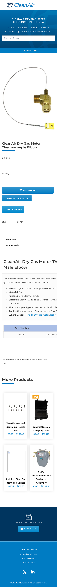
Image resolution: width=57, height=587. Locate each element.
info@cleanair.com (28, 554)
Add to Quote (14, 209)
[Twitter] (24, 572)
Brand (34, 28)
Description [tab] (10, 239)
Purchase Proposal (18, 198)
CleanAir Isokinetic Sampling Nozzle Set (16, 427)
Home (11, 28)
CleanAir (45, 28)
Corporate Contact (29, 549)
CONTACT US (30, 529)
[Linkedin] (32, 572)
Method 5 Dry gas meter (36, 315)
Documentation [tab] (12, 245)
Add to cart (29, 190)
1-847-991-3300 (28, 563)
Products (22, 28)
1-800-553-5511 (28, 558)
